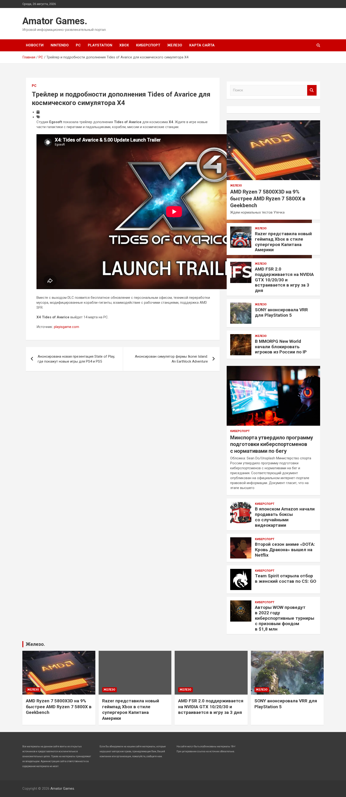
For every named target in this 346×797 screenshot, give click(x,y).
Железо (174, 45)
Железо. (35, 644)
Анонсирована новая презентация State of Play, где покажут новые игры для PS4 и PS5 (76, 359)
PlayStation (100, 45)
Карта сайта (202, 45)
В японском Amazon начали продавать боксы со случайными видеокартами (285, 517)
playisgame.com (66, 327)
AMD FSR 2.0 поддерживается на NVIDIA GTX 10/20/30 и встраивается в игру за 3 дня (284, 279)
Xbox (124, 45)
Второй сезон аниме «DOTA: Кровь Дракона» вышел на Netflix (285, 550)
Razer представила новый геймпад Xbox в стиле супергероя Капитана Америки (283, 241)
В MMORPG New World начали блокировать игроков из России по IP (281, 347)
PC (78, 45)
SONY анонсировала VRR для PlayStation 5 (281, 312)
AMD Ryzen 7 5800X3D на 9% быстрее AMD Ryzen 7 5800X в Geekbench (267, 198)
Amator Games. (54, 21)
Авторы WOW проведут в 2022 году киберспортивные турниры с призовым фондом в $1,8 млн (284, 618)
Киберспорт (148, 45)
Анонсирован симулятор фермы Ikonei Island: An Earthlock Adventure (171, 359)
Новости (35, 45)
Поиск (312, 90)
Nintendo (60, 45)
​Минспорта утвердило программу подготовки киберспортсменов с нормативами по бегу (271, 444)
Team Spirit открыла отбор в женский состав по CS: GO (285, 578)
